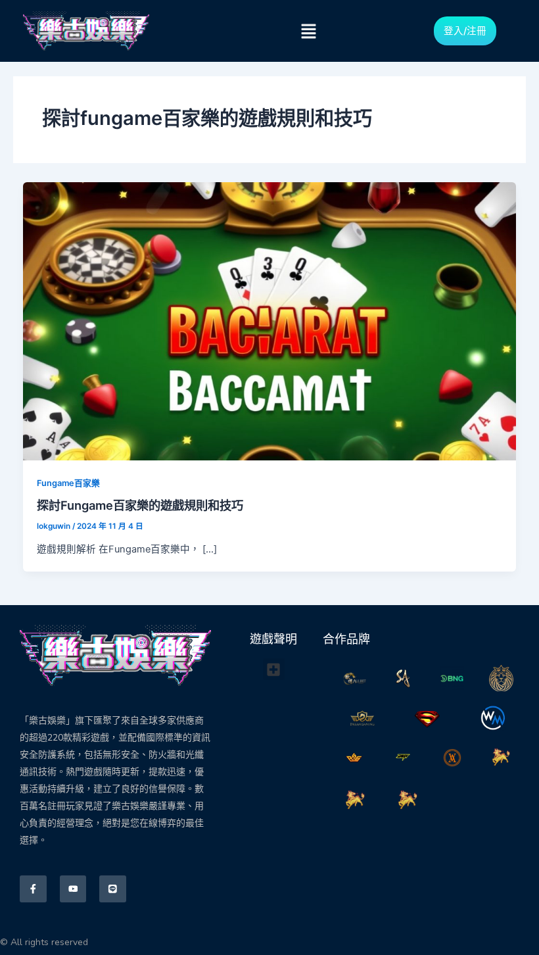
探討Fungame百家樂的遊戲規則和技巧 (140, 505)
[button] (308, 31)
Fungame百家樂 (68, 483)
